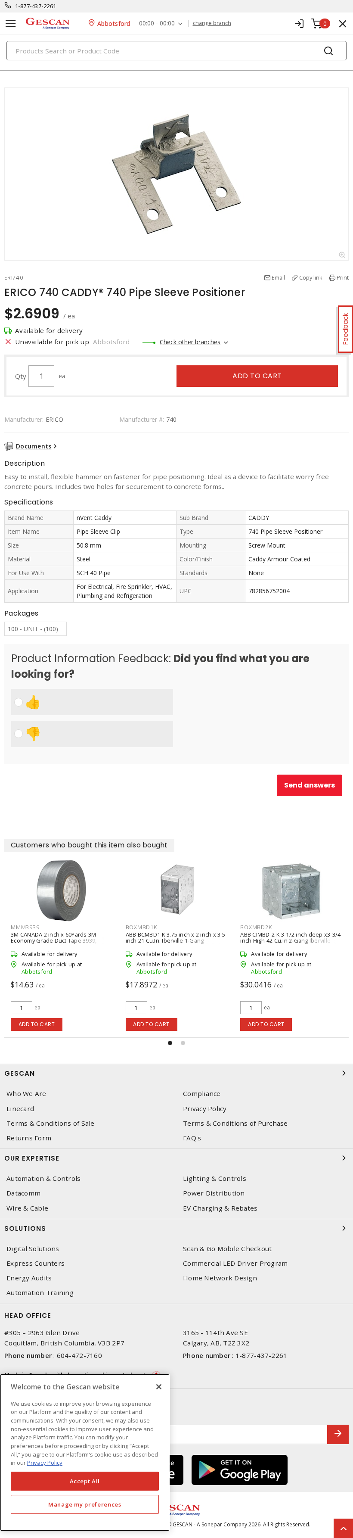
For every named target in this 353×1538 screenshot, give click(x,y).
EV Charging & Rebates (220, 1208)
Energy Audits (29, 1278)
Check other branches (190, 342)
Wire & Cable (27, 1208)
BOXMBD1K (141, 927)
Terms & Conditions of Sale (50, 1123)
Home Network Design (220, 1278)
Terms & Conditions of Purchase (235, 1123)
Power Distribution (214, 1193)
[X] (158, 1386)
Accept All (85, 1481)
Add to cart (257, 376)
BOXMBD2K (256, 927)
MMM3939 (25, 927)
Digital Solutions (32, 1249)
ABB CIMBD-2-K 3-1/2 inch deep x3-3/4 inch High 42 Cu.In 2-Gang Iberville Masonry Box (290, 940)
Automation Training (40, 1293)
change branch (212, 23)
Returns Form (28, 1138)
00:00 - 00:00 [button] (157, 23)
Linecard (20, 1109)
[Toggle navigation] (10, 23)
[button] (170, 1043)
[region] (85, 1452)
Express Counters (35, 1263)
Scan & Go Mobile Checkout (227, 1249)
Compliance (202, 1094)
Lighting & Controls (214, 1178)
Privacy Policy (205, 1109)
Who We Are (26, 1094)
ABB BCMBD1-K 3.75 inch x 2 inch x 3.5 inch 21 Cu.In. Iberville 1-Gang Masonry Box (175, 940)
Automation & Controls (43, 1178)
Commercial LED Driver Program (235, 1263)
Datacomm (23, 1193)
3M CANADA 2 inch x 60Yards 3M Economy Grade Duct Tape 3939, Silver (53, 940)
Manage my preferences (84, 1504)
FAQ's (192, 1138)
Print (343, 277)
